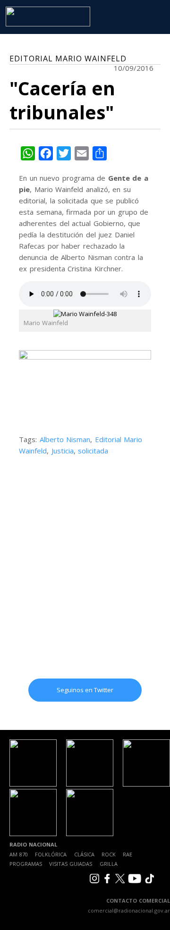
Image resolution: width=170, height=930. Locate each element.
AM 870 (18, 854)
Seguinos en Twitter (85, 690)
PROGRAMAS (25, 863)
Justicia (62, 450)
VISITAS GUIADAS (70, 863)
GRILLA (109, 863)
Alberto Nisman (65, 439)
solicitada (93, 450)
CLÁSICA (84, 854)
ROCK (109, 854)
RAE (127, 854)
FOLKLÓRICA (51, 854)
